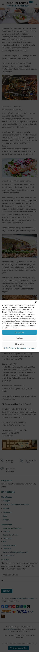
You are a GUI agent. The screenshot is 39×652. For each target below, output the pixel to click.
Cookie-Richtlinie (10, 348)
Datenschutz (21, 348)
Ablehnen (19, 338)
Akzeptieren (19, 332)
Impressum (31, 348)
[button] (36, 303)
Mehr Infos (19, 344)
